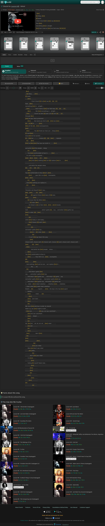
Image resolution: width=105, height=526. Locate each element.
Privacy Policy (46, 507)
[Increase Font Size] (20, 88)
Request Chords (71, 430)
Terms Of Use (36, 507)
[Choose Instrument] (35, 54)
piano (9, 54)
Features (27, 507)
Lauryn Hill (15, 6)
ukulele (15, 54)
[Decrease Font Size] (7, 88)
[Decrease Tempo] (2, 32)
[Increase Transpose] (52, 88)
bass (31, 54)
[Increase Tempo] (14, 32)
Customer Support (85, 507)
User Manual (73, 507)
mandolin (20, 54)
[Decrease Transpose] (42, 88)
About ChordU (19, 507)
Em (47, 87)
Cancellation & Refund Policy (60, 507)
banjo (25, 54)
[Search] (98, 2)
